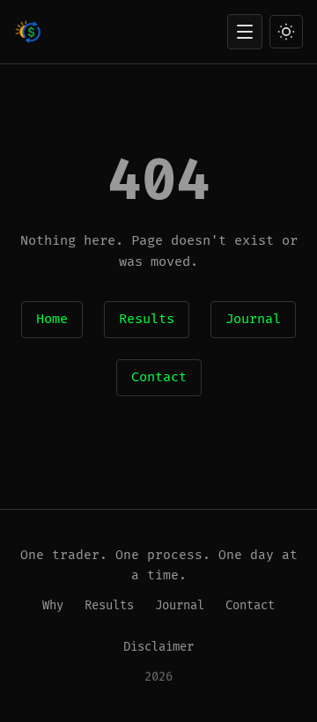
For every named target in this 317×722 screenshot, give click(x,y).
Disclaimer (158, 646)
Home (52, 319)
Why (52, 605)
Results (146, 319)
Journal (253, 319)
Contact (159, 377)
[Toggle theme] (286, 31)
